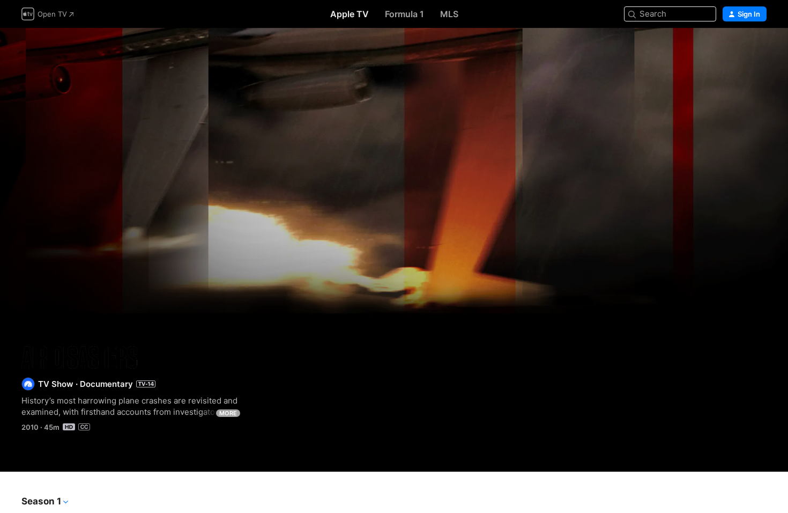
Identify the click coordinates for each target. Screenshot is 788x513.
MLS (449, 14)
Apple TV (349, 14)
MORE (228, 413)
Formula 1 (404, 14)
